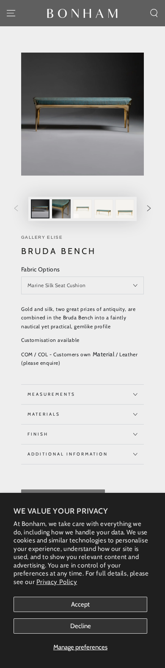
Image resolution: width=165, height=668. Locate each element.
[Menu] (11, 13)
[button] (154, 13)
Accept (80, 604)
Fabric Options (40, 269)
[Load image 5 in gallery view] (125, 208)
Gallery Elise (42, 237)
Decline (80, 626)
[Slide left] (16, 209)
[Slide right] (149, 209)
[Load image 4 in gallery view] (103, 208)
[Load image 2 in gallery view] (61, 208)
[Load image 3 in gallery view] (82, 208)
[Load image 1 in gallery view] (40, 208)
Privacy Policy (56, 582)
